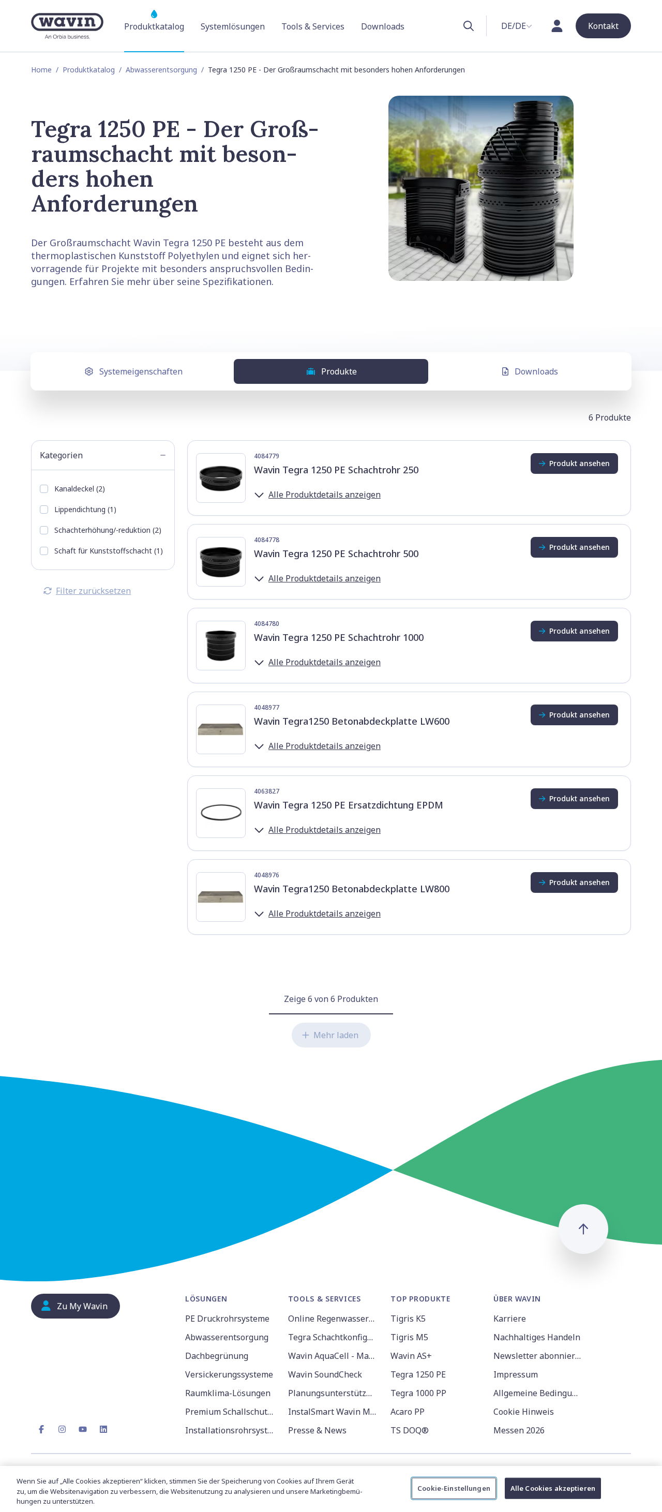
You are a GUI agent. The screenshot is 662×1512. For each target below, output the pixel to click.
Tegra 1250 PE (418, 1374)
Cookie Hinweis (523, 1411)
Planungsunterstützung (333, 1393)
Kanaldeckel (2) (79, 488)
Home (41, 69)
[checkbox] (44, 489)
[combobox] (516, 26)
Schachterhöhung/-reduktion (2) (107, 530)
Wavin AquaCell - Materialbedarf (333, 1355)
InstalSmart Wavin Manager (333, 1411)
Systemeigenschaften (141, 371)
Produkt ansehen (579, 463)
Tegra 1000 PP (418, 1393)
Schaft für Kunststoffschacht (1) (108, 551)
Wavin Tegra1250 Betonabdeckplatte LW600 (351, 721)
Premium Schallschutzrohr (230, 1411)
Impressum (515, 1374)
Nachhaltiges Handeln (536, 1337)
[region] (331, 1489)
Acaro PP (407, 1411)
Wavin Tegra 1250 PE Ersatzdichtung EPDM (348, 805)
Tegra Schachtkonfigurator (333, 1337)
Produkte (339, 371)
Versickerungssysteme (229, 1374)
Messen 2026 (519, 1430)
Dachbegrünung (216, 1355)
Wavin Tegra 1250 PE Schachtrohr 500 (336, 553)
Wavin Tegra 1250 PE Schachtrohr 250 (336, 469)
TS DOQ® (409, 1430)
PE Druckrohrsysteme (227, 1318)
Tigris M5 (409, 1337)
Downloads (536, 371)
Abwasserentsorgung (161, 69)
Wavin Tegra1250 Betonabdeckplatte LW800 (351, 888)
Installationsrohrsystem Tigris (230, 1430)
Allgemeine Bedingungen (538, 1393)
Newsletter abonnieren (538, 1355)
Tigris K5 (408, 1318)
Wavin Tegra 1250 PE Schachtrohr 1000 (339, 637)
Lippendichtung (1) (85, 509)
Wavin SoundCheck (325, 1374)
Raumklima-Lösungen (227, 1393)
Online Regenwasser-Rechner (333, 1318)
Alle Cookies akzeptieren (552, 1487)
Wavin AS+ (411, 1355)
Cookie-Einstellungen (453, 1487)
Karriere (509, 1318)
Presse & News (317, 1430)
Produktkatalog (89, 69)
